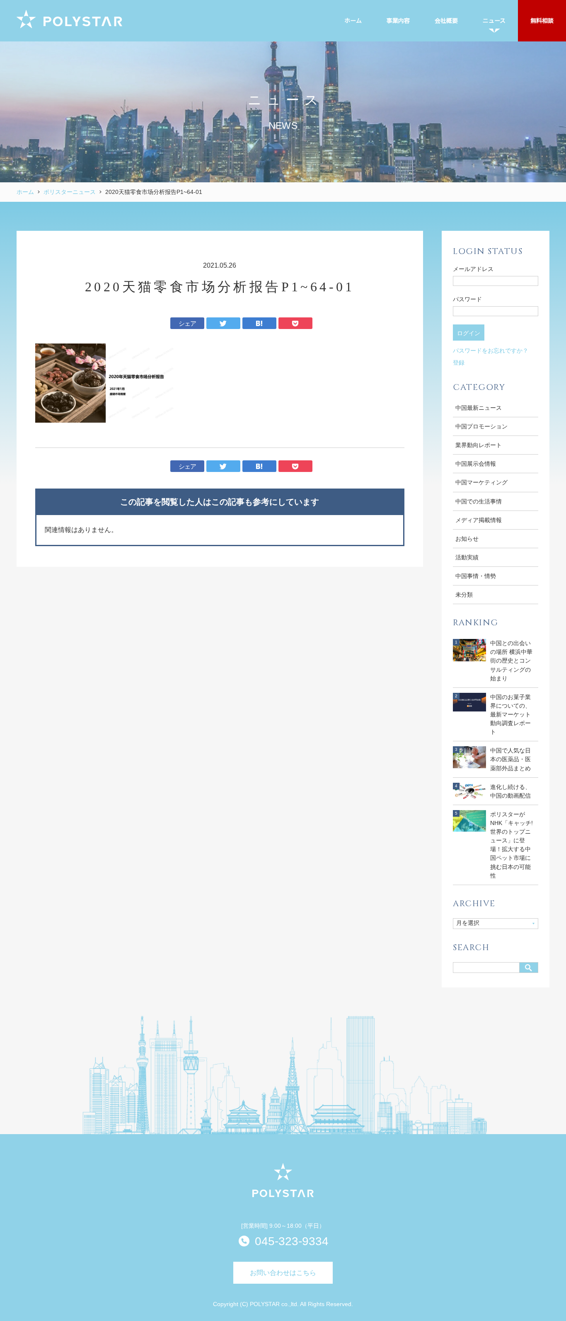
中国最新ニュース (478, 407)
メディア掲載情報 (478, 520)
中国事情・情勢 (475, 576)
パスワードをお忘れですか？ (490, 350)
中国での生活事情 (478, 501)
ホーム (25, 192)
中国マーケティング (481, 482)
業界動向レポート (478, 445)
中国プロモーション (481, 426)
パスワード (467, 299)
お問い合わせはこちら (283, 1272)
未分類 (464, 594)
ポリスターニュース (70, 192)
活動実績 (467, 557)
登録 (458, 362)
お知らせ (467, 538)
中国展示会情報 (475, 463)
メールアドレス (473, 269)
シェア (187, 323)
